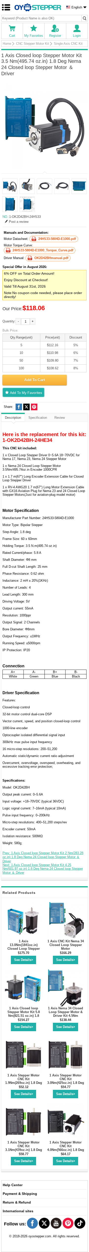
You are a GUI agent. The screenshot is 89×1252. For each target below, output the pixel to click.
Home (7, 43)
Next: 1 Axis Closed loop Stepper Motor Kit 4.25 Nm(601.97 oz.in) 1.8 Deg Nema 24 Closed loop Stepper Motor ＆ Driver (42, 868)
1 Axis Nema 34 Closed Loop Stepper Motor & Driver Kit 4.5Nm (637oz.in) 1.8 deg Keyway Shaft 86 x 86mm (65, 1017)
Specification (37, 417)
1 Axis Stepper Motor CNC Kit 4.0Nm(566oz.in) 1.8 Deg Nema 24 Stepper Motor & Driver (65, 1149)
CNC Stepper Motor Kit (32, 43)
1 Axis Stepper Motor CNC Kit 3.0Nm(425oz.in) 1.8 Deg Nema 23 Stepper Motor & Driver (65, 1082)
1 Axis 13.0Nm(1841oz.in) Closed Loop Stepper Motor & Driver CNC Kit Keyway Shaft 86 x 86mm (23, 950)
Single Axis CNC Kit (68, 43)
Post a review (18, 222)
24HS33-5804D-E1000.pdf (57, 239)
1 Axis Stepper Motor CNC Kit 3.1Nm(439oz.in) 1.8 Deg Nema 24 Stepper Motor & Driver (23, 1149)
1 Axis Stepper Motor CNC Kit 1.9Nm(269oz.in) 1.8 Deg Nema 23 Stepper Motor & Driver (23, 1082)
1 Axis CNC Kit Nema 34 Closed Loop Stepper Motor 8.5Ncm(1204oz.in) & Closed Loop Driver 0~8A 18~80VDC (65, 950)
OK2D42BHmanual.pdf (51, 258)
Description (13, 417)
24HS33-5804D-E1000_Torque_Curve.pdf (43, 250)
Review (59, 417)
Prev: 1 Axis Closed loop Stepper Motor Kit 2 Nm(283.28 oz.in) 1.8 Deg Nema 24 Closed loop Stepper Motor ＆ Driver (42, 857)
